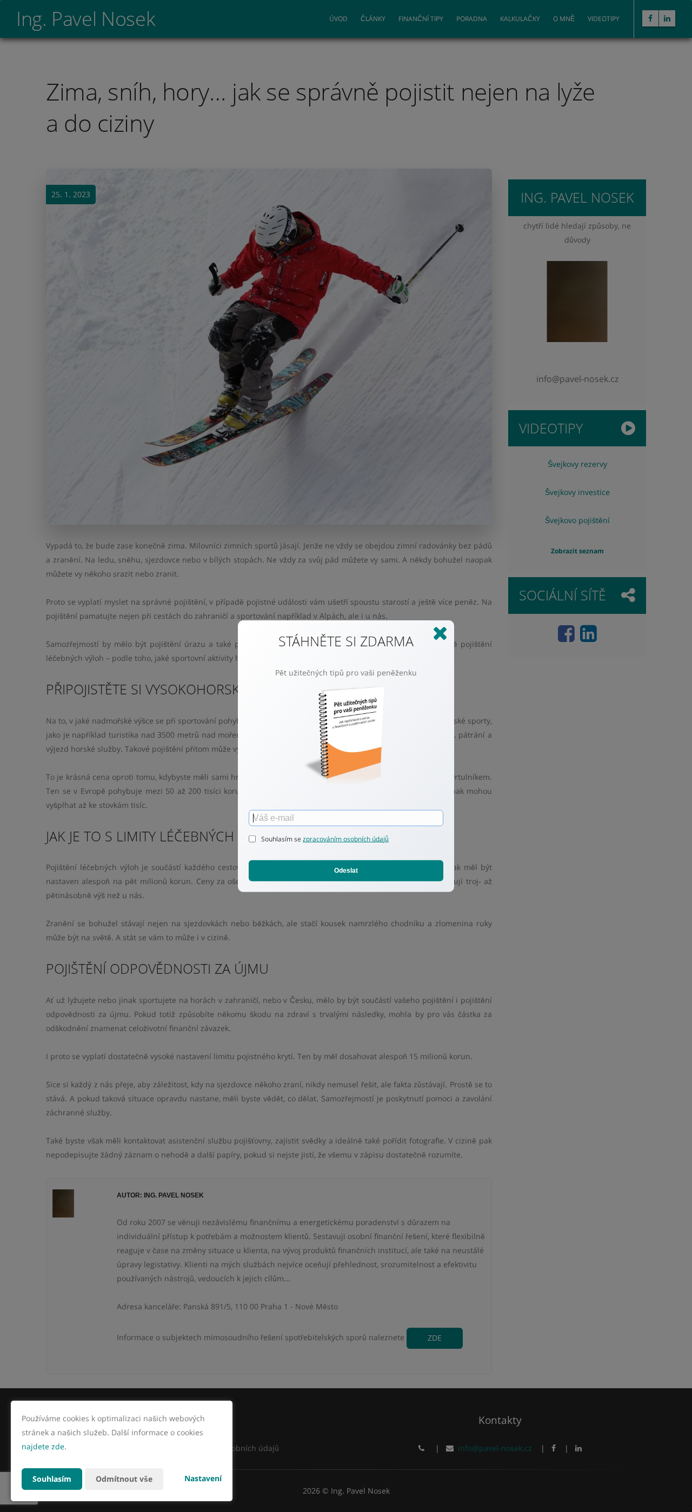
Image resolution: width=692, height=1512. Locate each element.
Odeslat (346, 870)
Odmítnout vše (124, 1479)
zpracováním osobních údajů (346, 838)
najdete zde (43, 1446)
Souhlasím (51, 1479)
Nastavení (203, 1478)
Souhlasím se (282, 838)
